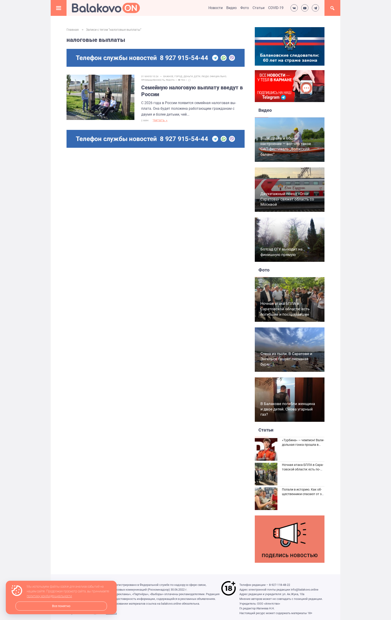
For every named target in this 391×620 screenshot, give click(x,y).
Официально (218, 76)
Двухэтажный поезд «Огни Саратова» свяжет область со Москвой (287, 199)
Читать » (160, 120)
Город (178, 76)
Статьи (259, 8)
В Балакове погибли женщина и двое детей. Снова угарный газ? (287, 409)
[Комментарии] (189, 80)
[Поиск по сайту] (332, 8)
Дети (197, 76)
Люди (205, 76)
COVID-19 (276, 8)
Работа (170, 80)
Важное (168, 76)
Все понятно (61, 606)
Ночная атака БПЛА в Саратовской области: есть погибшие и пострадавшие (285, 309)
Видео (231, 8)
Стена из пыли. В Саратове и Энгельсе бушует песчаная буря (286, 359)
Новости (215, 8)
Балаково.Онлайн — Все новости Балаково (106, 8)
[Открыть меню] (59, 8)
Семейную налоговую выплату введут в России (192, 91)
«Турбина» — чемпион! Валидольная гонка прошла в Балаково (303, 444)
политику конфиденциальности (49, 596)
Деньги (188, 76)
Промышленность (153, 80)
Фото (244, 8)
